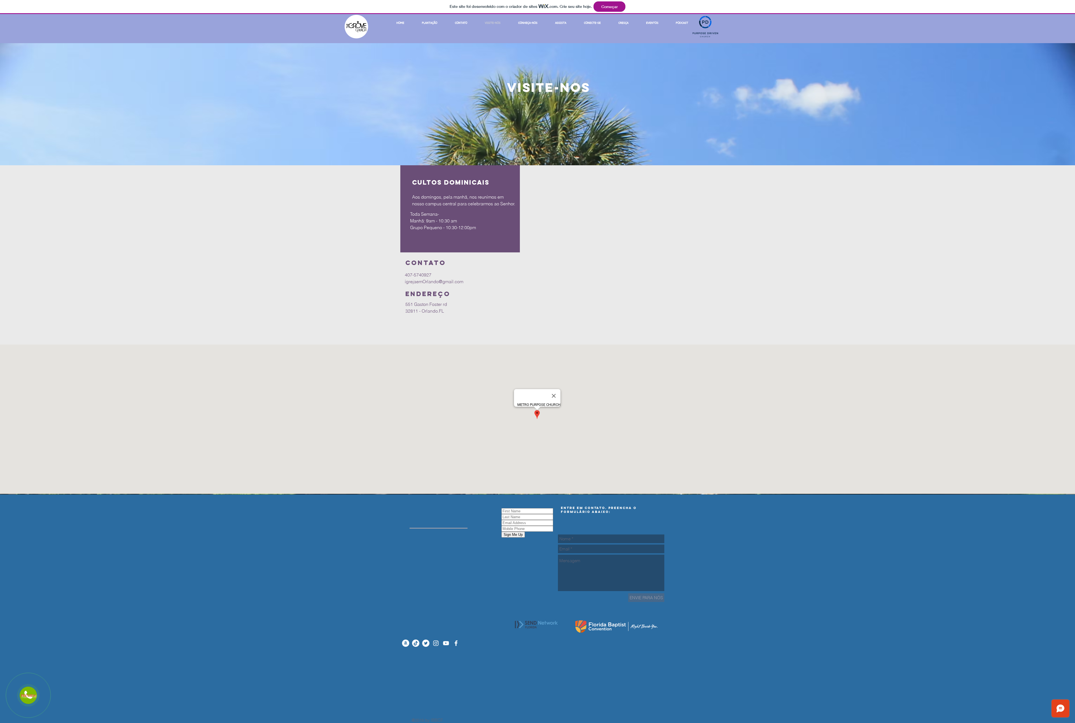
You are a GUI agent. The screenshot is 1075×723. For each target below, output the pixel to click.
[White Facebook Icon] (456, 643)
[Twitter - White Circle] (425, 643)
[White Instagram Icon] (436, 643)
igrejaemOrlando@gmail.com (434, 281)
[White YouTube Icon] (446, 643)
